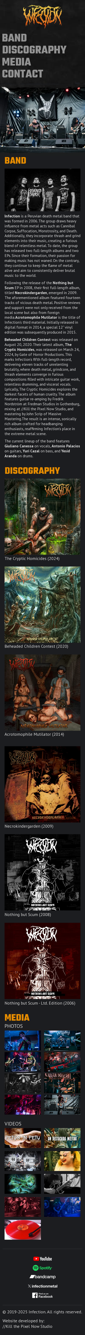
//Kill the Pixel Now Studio (27, 1326)
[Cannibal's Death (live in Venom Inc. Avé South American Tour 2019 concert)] (23, 1207)
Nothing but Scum (42, 872)
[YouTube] (42, 1259)
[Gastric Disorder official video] (23, 1184)
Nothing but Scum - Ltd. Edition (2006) (42, 961)
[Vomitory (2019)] (62, 1040)
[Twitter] (42, 1286)
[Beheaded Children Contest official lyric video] (62, 1138)
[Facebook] (42, 1295)
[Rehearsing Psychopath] (62, 1184)
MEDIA (16, 62)
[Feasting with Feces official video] (62, 1161)
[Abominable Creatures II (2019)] (23, 1062)
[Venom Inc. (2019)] (62, 1062)
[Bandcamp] (42, 1277)
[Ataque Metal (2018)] (62, 1105)
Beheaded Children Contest (42, 605)
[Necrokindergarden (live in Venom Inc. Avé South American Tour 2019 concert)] (62, 1207)
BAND (14, 38)
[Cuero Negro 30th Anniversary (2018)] (62, 1083)
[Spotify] (42, 1268)
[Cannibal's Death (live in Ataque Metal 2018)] (23, 1161)
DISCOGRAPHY (34, 50)
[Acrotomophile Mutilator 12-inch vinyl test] (23, 1230)
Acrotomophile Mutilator (42, 692)
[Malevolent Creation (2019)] (23, 1040)
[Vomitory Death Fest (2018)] (23, 1083)
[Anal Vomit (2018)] (23, 1105)
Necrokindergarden (42, 784)
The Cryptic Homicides (42, 517)
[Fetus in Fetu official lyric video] (23, 1138)
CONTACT (22, 74)
